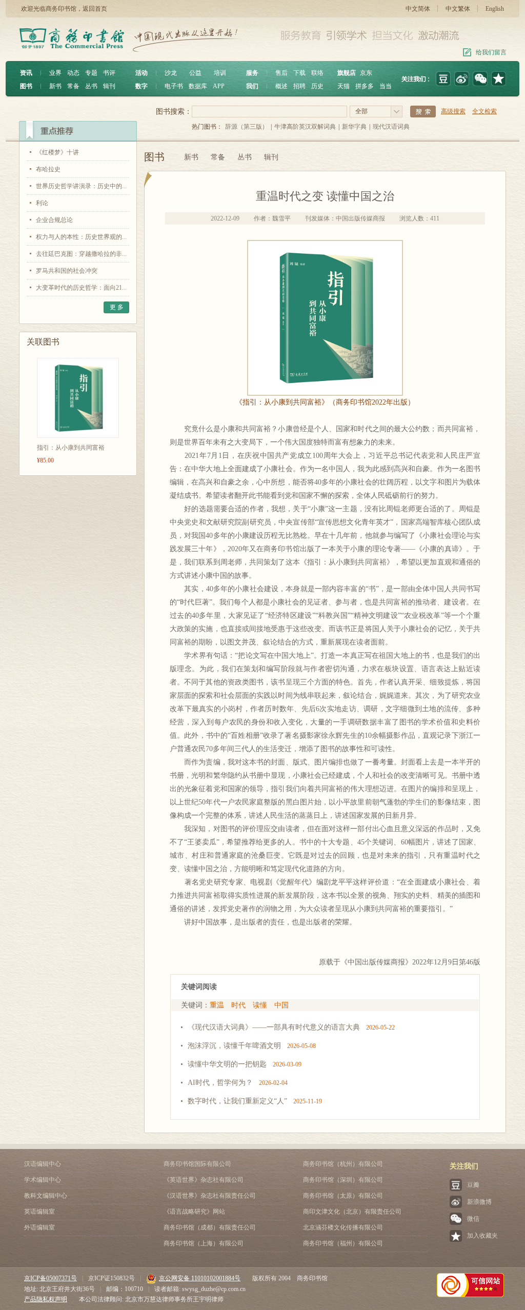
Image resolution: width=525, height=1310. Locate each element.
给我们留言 (491, 52)
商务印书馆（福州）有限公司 (343, 1243)
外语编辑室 (39, 1227)
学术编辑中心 (42, 1179)
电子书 (174, 86)
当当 (385, 86)
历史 (317, 86)
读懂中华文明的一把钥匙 (227, 1064)
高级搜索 (453, 111)
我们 (252, 86)
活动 (141, 72)
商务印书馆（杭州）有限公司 (343, 1163)
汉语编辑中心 (42, 1163)
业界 (55, 72)
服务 (252, 72)
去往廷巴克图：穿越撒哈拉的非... (81, 253)
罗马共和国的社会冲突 (66, 270)
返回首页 (95, 8)
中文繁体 (458, 8)
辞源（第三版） (246, 126)
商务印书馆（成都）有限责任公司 (210, 1227)
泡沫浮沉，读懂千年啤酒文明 (234, 1046)
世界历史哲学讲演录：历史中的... (81, 186)
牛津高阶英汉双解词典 (305, 126)
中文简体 (418, 8)
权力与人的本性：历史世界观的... (81, 236)
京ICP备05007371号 (50, 1278)
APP (219, 86)
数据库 (198, 86)
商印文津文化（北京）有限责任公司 (352, 1211)
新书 (55, 86)
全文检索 (484, 111)
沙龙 (171, 72)
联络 (317, 72)
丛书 (91, 86)
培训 (220, 72)
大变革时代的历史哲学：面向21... (81, 287)
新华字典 (354, 126)
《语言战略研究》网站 (194, 1211)
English (495, 8)
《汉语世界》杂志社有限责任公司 (210, 1195)
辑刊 (109, 86)
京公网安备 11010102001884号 (199, 1278)
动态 (73, 72)
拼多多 (364, 86)
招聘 (299, 86)
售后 (281, 72)
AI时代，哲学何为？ (220, 1082)
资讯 (26, 72)
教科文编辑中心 (45, 1195)
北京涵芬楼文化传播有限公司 (343, 1227)
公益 (195, 72)
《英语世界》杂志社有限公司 (204, 1179)
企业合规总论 (54, 220)
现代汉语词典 (391, 126)
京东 (366, 72)
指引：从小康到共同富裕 (71, 447)
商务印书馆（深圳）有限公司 (343, 1179)
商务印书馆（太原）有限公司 (343, 1195)
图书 (26, 86)
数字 (141, 86)
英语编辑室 (39, 1211)
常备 (73, 86)
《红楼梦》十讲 (57, 152)
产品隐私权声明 (45, 1299)
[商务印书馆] (498, 78)
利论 (42, 203)
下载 (299, 72)
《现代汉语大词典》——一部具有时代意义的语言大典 (274, 1027)
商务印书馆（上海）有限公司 (204, 1243)
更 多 (117, 307)
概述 (281, 86)
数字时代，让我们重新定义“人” (237, 1101)
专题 (91, 72)
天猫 (343, 86)
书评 (109, 72)
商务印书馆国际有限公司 (197, 1163)
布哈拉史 (48, 169)
